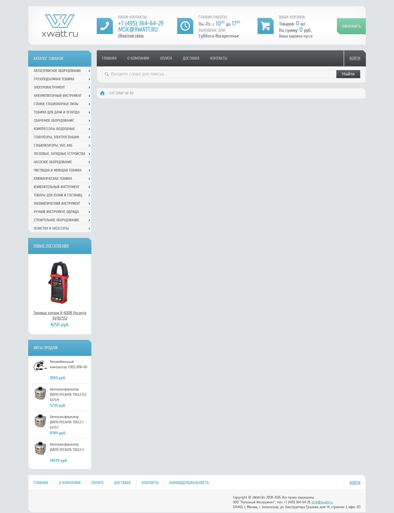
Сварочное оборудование (54, 120)
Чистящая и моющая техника (57, 170)
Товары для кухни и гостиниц (58, 195)
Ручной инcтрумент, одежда (56, 212)
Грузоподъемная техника (54, 79)
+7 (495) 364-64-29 (140, 23)
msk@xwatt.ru (138, 29)
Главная (109, 58)
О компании (138, 58)
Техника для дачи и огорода (57, 112)
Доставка (191, 58)
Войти (355, 58)
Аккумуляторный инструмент (57, 95)
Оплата (166, 58)
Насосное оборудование (53, 162)
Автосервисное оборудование (57, 71)
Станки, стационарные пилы (56, 104)
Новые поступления (51, 246)
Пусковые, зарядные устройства (59, 153)
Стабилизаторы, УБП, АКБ (53, 145)
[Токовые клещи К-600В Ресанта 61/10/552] (60, 282)
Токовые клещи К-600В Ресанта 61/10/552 (59, 315)
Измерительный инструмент (56, 187)
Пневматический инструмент (57, 203)
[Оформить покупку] (351, 26)
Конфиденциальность (189, 482)
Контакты (218, 58)
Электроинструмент (49, 87)
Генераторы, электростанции (56, 137)
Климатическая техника (53, 178)
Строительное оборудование (56, 220)
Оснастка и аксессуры (51, 228)
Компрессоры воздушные (54, 129)
